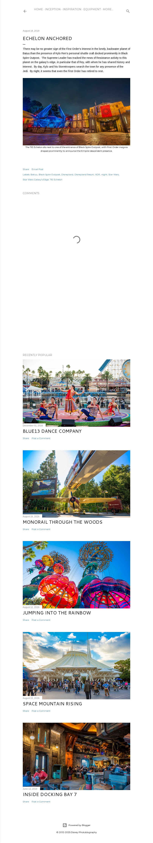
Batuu (34, 174)
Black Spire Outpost (49, 174)
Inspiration (72, 9)
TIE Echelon (56, 179)
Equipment (92, 9)
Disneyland (67, 174)
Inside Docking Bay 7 (50, 794)
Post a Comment (41, 438)
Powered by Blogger (79, 825)
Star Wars (113, 174)
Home (38, 9)
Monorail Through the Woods (62, 522)
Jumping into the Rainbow (57, 613)
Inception (53, 9)
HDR (97, 174)
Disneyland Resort (84, 174)
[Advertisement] (76, 318)
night (104, 174)
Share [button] (26, 169)
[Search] (128, 10)
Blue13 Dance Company (52, 431)
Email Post (37, 169)
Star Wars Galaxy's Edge (36, 179)
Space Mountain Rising (52, 703)
